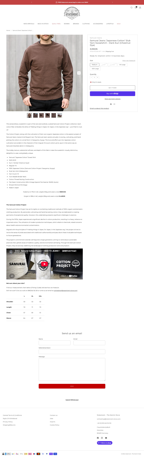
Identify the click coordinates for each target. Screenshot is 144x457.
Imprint (52, 422)
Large (104, 64)
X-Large (112, 64)
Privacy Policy (8, 422)
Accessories (98, 23)
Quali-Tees (56, 23)
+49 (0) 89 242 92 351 (104, 423)
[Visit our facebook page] (98, 438)
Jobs (51, 418)
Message (42, 357)
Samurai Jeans (96, 38)
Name (41, 339)
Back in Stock (43, 23)
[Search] (131, 7)
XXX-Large (95, 68)
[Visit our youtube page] (106, 438)
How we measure (128, 60)
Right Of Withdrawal (10, 418)
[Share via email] (114, 104)
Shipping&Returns (9, 425)
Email (75, 339)
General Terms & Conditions (12, 415)
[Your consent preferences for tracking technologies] (3, 453)
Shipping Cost (110, 51)
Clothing (86, 23)
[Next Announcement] (112, 2)
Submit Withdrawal (72, 400)
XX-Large (122, 64)
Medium (94, 64)
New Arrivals (29, 23)
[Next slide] (79, 73)
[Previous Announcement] (31, 2)
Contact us (53, 415)
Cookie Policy (54, 425)
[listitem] (72, 2)
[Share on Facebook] (111, 104)
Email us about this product (99, 108)
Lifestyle (110, 23)
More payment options (112, 99)
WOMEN (67, 23)
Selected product (44, 348)
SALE (118, 23)
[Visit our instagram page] (102, 438)
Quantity (93, 74)
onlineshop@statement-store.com (65, 290)
